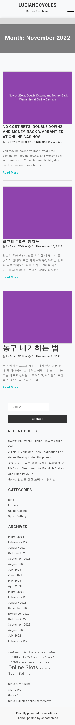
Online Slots (23, 667)
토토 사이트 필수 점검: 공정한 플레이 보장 (36, 463)
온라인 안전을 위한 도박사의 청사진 (32, 479)
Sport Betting (17, 516)
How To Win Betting (50, 657)
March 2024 (16, 536)
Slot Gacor (15, 689)
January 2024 (17, 547)
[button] (70, 12)
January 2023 (17, 602)
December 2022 (18, 608)
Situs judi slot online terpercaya (30, 701)
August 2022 (16, 630)
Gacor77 (14, 695)
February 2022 (17, 641)
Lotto (24, 662)
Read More (10, 172)
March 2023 (16, 591)
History (14, 657)
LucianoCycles (37, 5)
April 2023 (15, 586)
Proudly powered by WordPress (37, 713)
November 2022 (18, 613)
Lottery (13, 505)
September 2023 (19, 558)
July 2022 (14, 635)
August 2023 (16, 564)
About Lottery (15, 652)
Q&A (54, 668)
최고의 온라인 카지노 (21, 241)
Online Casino (17, 510)
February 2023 (17, 597)
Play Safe (45, 668)
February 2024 (17, 542)
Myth (31, 662)
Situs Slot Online (19, 684)
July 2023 (14, 569)
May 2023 (14, 580)
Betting (42, 652)
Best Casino (30, 652)
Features (52, 652)
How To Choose (30, 657)
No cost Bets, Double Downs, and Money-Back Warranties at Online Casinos (33, 131)
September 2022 (19, 624)
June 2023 (15, 575)
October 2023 (17, 553)
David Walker (18, 141)
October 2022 (17, 619)
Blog (11, 499)
